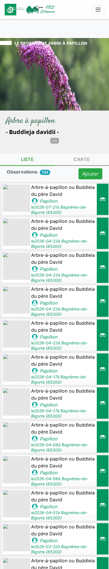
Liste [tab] (27, 159)
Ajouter (90, 174)
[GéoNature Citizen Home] (30, 9)
